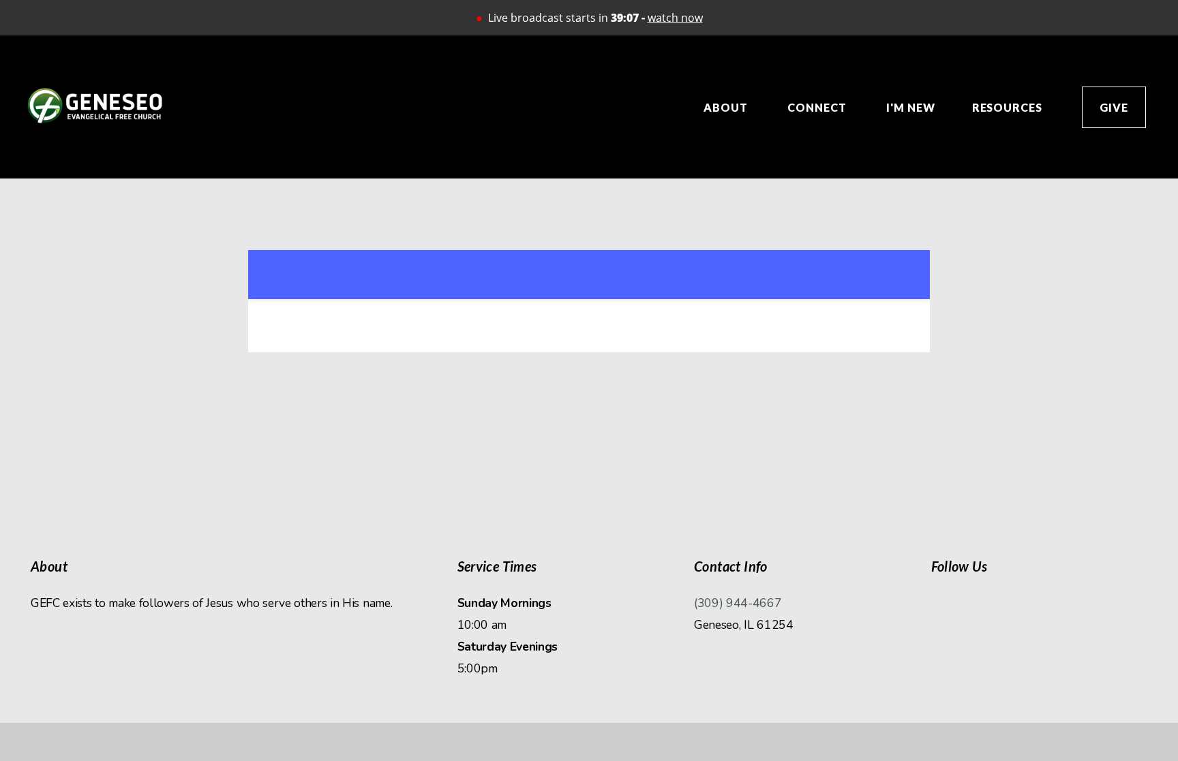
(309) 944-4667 (738, 603)
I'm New (910, 107)
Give (1114, 107)
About (727, 107)
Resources (1009, 107)
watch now (675, 17)
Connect (818, 107)
